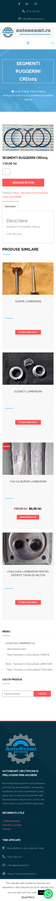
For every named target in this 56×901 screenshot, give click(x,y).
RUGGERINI (15, 197)
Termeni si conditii (11, 825)
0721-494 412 (33, 11)
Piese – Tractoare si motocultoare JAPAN (28, 664)
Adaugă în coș (23, 182)
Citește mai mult (28, 332)
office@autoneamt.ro (33, 18)
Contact (6, 829)
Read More (28, 897)
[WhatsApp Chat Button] (48, 893)
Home (18, 91)
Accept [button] (43, 892)
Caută (42, 693)
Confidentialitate (11, 821)
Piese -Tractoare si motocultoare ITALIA (30, 669)
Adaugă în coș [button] (28, 517)
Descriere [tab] (10, 206)
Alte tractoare (16, 649)
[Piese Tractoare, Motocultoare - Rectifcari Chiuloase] (28, 32)
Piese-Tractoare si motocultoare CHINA (28, 655)
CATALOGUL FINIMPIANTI (20, 643)
